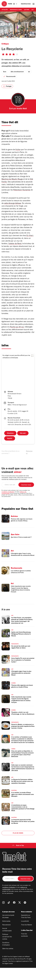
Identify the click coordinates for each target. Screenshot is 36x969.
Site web (23, 433)
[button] (32, 355)
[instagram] (3, 902)
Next (33, 24)
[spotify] (25, 902)
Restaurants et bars (16, 9)
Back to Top (20, 845)
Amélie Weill (22, 109)
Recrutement (6, 925)
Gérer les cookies (7, 949)
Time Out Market (26, 925)
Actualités (5, 9)
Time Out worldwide (24, 935)
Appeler (9, 438)
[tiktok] (9, 902)
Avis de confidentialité (7, 930)
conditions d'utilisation (8, 492)
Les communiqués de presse (8, 916)
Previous (3, 24)
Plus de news (18, 833)
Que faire (26, 9)
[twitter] (19, 902)
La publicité (25, 921)
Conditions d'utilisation (6, 944)
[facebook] (14, 902)
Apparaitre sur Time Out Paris (26, 916)
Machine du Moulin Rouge (12, 179)
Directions (10, 433)
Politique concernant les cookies (7, 937)
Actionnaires (6, 921)
